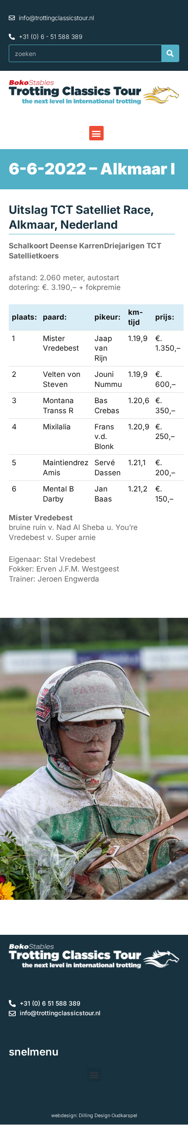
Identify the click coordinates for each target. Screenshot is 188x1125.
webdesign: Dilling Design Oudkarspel (94, 1115)
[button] (96, 133)
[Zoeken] (170, 53)
